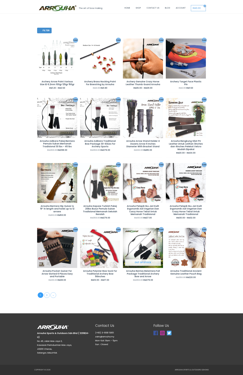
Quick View (57, 76)
